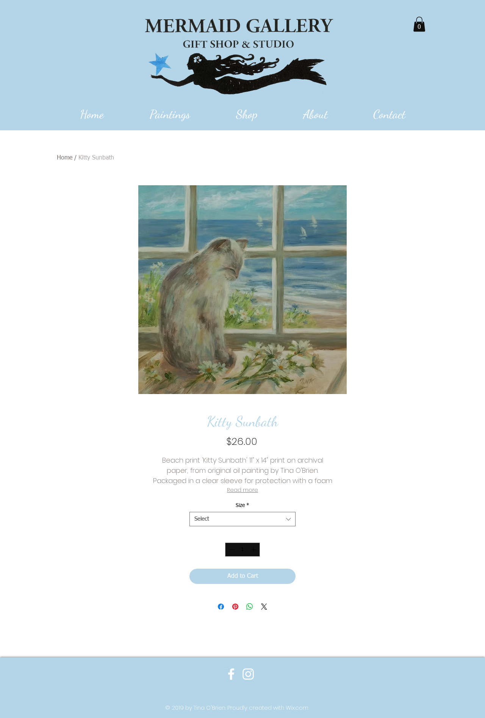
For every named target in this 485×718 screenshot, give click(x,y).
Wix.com (297, 708)
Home (64, 158)
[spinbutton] (242, 549)
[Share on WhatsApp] (249, 606)
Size (242, 505)
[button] (419, 24)
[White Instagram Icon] (248, 674)
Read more (242, 490)
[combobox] (242, 519)
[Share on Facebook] (220, 606)
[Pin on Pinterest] (235, 606)
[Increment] (254, 549)
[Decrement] (231, 549)
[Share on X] (264, 606)
